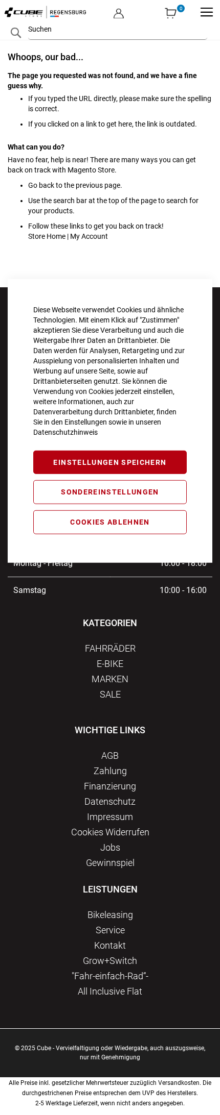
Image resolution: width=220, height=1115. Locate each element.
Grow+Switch (110, 960)
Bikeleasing (110, 914)
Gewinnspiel (110, 862)
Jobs (110, 847)
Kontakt (110, 945)
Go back (41, 185)
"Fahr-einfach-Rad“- (110, 976)
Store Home (46, 236)
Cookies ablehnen (110, 522)
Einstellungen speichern (109, 462)
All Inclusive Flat (110, 991)
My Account (89, 236)
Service (110, 930)
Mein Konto (118, 5)
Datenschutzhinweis (65, 432)
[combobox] (117, 29)
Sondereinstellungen (110, 492)
